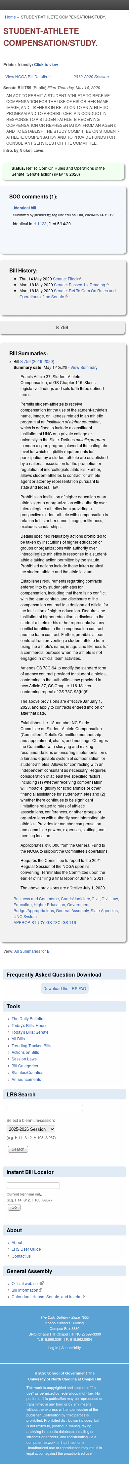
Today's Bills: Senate (30, 1032)
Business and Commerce (36, 898)
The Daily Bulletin (27, 1018)
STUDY (37, 922)
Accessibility (71, 1347)
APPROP (21, 922)
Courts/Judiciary (75, 898)
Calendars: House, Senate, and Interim (48, 1296)
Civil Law (110, 898)
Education (23, 904)
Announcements (26, 1079)
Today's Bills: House (30, 1025)
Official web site (28, 1283)
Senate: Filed (67, 278)
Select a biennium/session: (31, 1120)
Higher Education (49, 904)
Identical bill (25, 208)
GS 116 (69, 922)
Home (10, 16)
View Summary (84, 367)
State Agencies (104, 910)
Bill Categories (25, 1065)
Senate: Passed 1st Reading (81, 284)
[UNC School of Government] (63, 5)
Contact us (21, 1256)
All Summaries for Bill (33, 951)
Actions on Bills (25, 1052)
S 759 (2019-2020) (37, 361)
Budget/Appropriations (34, 910)
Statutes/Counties (27, 1072)
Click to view (46, 64)
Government (78, 904)
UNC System (25, 916)
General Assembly (72, 910)
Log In (53, 1347)
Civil (96, 898)
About (17, 1242)
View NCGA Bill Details (28, 76)
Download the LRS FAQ (64, 988)
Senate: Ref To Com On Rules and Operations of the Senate (68, 293)
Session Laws (24, 1058)
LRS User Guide (26, 1249)
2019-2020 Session (91, 76)
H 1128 (40, 223)
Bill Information (27, 1290)
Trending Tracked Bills (31, 1045)
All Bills (18, 1038)
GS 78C (53, 922)
